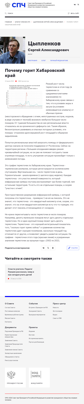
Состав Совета (10, 307)
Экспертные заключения (13, 353)
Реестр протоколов (11, 360)
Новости (56, 307)
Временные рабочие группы (14, 315)
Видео (55, 315)
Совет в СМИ (57, 318)
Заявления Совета (11, 340)
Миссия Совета (10, 318)
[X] (48, 248)
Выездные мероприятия (37, 315)
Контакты (8, 322)
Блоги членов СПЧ (22, 22)
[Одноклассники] (53, 248)
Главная (8, 22)
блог (44, 60)
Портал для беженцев (36, 342)
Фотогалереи (57, 311)
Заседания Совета (35, 311)
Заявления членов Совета (14, 350)
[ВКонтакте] (43, 248)
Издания (32, 331)
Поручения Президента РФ (14, 331)
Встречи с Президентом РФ (38, 307)
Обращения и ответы (12, 357)
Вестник (32, 335)
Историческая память (36, 338)
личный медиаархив (59, 60)
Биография (32, 60)
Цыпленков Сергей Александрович (48, 22)
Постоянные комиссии (12, 311)
